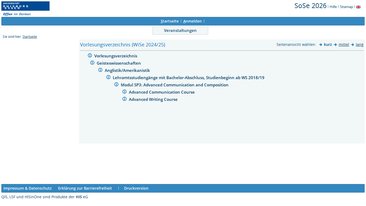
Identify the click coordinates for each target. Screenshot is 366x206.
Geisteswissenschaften (119, 63)
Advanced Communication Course (162, 92)
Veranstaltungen (180, 30)
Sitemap (346, 6)
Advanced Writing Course (154, 99)
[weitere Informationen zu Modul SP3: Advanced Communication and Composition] (116, 85)
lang (360, 44)
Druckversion (136, 188)
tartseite (170, 21)
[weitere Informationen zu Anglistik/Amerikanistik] (100, 70)
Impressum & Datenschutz (27, 188)
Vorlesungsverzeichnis (116, 55)
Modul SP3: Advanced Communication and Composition (175, 84)
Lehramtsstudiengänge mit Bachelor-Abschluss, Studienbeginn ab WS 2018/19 (189, 77)
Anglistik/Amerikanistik (128, 70)
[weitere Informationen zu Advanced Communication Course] (124, 92)
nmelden (192, 21)
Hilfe (333, 6)
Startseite (30, 37)
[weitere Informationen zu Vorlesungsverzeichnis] (90, 56)
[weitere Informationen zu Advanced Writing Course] (124, 99)
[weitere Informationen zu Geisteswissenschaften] (92, 63)
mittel (344, 44)
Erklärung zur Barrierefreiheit (85, 188)
